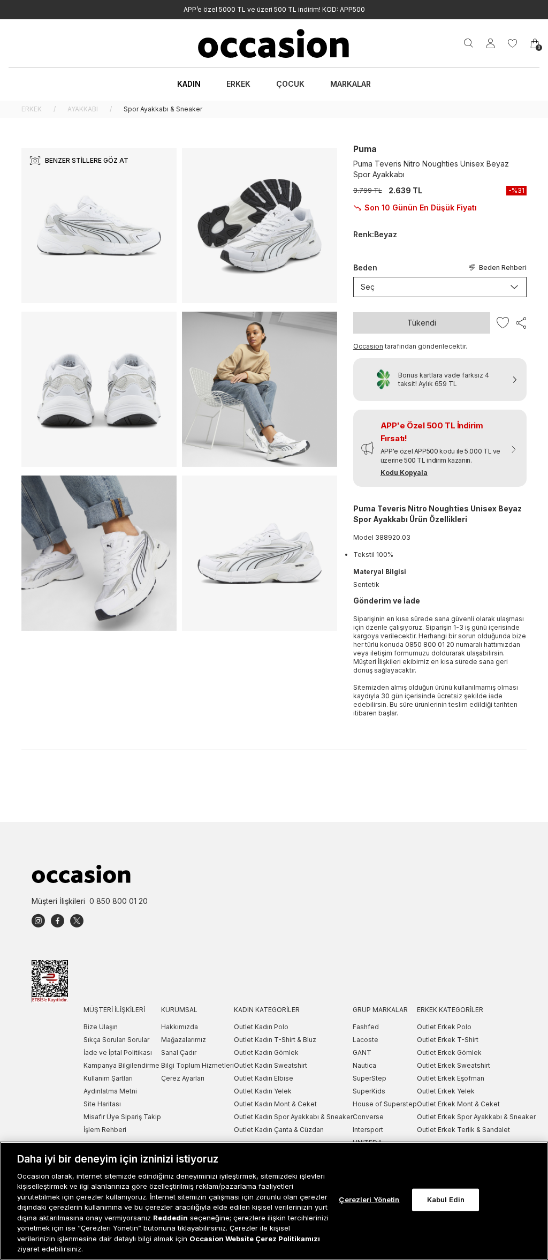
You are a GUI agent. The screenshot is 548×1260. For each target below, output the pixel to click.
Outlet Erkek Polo (444, 1027)
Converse (368, 1117)
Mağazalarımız (183, 1040)
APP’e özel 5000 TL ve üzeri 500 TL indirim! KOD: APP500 (274, 9)
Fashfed (366, 1027)
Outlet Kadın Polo (261, 1027)
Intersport (368, 1130)
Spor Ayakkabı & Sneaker (163, 109)
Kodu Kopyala (404, 473)
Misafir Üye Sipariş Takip (122, 1117)
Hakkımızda (179, 1027)
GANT (362, 1052)
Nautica (364, 1065)
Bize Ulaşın (100, 1027)
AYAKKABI (82, 109)
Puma (365, 149)
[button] (440, 448)
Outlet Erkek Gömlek (449, 1052)
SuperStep (369, 1078)
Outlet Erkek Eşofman (450, 1078)
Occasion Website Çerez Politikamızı (254, 1238)
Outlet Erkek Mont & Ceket (458, 1104)
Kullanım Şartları (108, 1078)
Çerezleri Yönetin (369, 1199)
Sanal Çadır (178, 1052)
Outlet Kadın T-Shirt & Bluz (275, 1040)
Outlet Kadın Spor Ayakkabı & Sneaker (293, 1117)
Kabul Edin (446, 1199)
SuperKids (369, 1091)
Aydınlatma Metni (110, 1091)
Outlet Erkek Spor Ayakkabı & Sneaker (476, 1117)
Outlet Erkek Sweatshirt (453, 1065)
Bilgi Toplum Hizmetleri (197, 1065)
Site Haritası (102, 1104)
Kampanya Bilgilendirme (121, 1065)
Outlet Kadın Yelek (263, 1091)
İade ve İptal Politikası (117, 1052)
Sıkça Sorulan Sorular (116, 1040)
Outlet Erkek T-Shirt (447, 1040)
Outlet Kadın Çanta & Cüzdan (279, 1130)
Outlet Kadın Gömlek (266, 1052)
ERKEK (31, 109)
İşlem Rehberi (104, 1130)
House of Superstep (385, 1104)
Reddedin (170, 1217)
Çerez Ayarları (182, 1078)
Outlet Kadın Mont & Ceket (275, 1104)
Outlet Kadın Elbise (263, 1078)
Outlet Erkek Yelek (446, 1091)
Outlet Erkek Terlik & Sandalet (463, 1130)
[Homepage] (273, 43)
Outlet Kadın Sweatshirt (270, 1065)
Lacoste (365, 1040)
